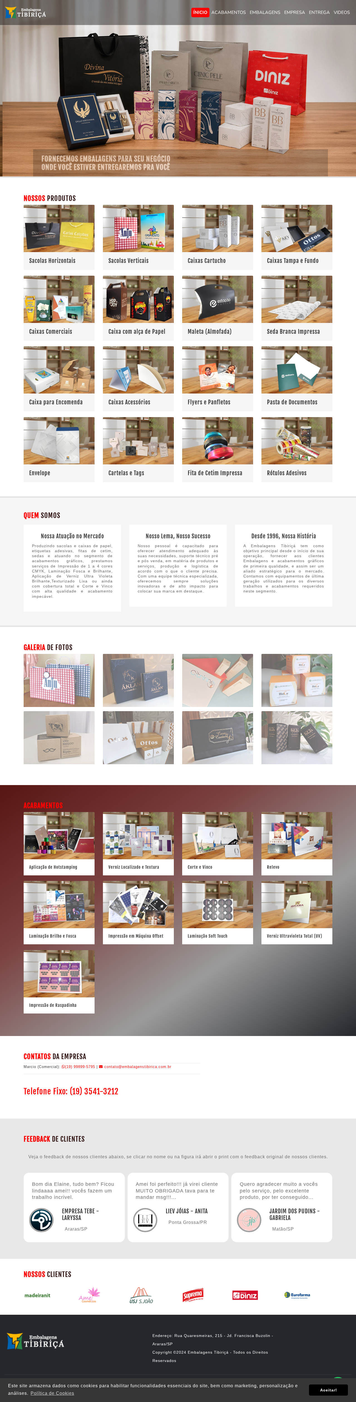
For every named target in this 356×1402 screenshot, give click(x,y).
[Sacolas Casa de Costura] (217, 765)
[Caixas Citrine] (217, 708)
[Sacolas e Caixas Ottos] (138, 765)
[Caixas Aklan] (138, 708)
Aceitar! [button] (328, 1390)
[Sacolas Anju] (59, 708)
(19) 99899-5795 (81, 1067)
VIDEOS (342, 12)
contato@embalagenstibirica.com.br (137, 1067)
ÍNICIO (200, 12)
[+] (296, 765)
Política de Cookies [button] (52, 1393)
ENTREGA (319, 12)
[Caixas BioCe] (296, 708)
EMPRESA (294, 12)
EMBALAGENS (265, 12)
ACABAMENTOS (228, 12)
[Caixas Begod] (59, 765)
